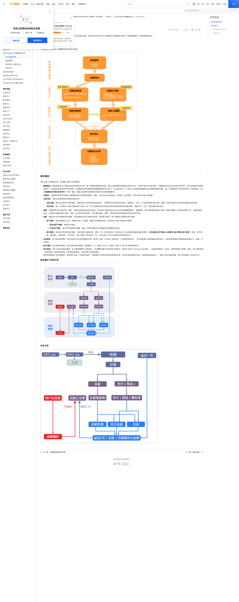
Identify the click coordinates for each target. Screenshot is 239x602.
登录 (233, 4)
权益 (48, 4)
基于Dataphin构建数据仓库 (124, 16)
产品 (32, 4)
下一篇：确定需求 (193, 452)
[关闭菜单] (4, 4)
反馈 (126, 464)
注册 (224, 4)
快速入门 (109, 16)
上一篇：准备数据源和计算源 (54, 452)
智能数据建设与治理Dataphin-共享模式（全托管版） (86, 16)
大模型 (25, 4)
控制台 (218, 4)
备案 (212, 4)
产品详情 (185, 30)
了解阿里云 (82, 4)
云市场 (60, 4)
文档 (207, 4)
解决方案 (40, 4)
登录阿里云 (37, 40)
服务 (73, 4)
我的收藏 (198, 30)
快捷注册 (16, 40)
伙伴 (67, 4)
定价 (54, 4)
